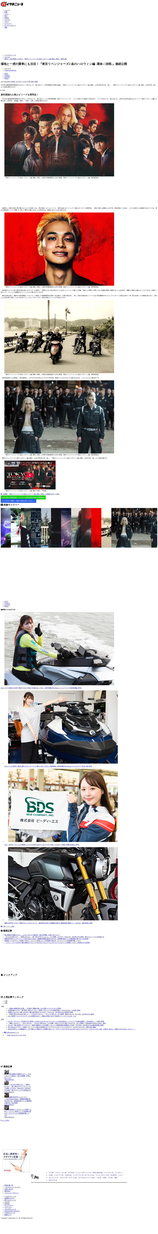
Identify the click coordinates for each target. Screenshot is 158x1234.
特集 (5, 27)
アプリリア (63, 1177)
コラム (6, 14)
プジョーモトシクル (102, 1175)
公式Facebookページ (12, 1032)
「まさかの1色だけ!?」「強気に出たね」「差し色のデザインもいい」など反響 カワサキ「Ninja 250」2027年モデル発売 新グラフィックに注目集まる (54, 937)
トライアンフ (108, 1172)
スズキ (24, 81)
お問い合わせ (8, 1189)
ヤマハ (57, 1172)
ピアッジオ (72, 1177)
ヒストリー (8, 23)
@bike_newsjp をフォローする (16, 1035)
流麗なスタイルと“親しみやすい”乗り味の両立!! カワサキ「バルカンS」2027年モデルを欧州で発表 (40, 1012)
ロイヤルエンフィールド (86, 1177)
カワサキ (19, 81)
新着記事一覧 (8, 1185)
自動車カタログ (9, 1198)
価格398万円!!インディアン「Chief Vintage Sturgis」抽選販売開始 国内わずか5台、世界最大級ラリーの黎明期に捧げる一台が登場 (46, 939)
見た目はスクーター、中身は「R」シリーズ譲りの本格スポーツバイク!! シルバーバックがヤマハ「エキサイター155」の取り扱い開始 (52, 1027)
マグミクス (8, 1207)
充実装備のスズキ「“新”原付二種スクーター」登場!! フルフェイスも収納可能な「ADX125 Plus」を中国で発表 (44, 1010)
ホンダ (64, 1172)
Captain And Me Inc (10, 70)
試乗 (5, 12)
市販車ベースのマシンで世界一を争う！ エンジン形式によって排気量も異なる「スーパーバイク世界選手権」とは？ (42, 940)
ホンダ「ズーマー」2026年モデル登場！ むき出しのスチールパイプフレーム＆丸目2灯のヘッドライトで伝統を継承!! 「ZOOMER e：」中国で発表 (56, 1021)
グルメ (6, 21)
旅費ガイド (8, 1215)
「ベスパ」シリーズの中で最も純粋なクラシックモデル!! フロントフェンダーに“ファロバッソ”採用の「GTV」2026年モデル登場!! (47, 942)
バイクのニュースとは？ (12, 1187)
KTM (50, 1175)
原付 (5, 16)
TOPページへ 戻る (8, 926)
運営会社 (7, 1191)
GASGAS (68, 1175)
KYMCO (113, 1175)
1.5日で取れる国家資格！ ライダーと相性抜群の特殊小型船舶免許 (23, 497)
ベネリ (98, 1177)
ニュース (7, 10)
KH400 (13, 81)
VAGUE (7, 1202)
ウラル (110, 1177)
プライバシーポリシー (11, 1193)
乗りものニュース (10, 1200)
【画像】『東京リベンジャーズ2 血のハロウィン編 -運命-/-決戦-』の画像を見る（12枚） (31, 494)
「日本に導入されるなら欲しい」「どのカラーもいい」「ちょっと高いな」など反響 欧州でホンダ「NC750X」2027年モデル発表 (51, 1014)
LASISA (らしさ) (9, 1213)
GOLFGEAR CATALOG (12, 1211)
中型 (28, 81)
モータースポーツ (10, 25)
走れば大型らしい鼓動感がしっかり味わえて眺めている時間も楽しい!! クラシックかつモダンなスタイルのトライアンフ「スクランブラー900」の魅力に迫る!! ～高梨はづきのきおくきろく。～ (71, 1029)
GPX (104, 1177)
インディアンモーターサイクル (83, 1175)
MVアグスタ (53, 1180)
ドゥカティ (118, 1172)
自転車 (6, 18)
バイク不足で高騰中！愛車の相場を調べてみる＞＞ (18, 501)
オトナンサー (8, 1205)
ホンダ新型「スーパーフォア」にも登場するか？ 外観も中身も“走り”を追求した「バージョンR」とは (42, 1016)
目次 (3, 90)
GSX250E (7, 81)
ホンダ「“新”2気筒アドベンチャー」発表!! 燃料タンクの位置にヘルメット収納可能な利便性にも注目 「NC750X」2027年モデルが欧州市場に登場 (55, 1025)
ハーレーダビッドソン (83, 1172)
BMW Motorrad (97, 1172)
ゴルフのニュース (10, 1209)
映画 (36, 81)
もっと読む (5, 1120)
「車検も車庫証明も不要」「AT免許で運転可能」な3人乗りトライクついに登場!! (34, 1008)
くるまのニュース (10, 1196)
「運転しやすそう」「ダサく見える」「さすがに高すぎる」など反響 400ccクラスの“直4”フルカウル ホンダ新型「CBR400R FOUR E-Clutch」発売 (57, 1023)
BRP (115, 1177)
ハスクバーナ (58, 1175)
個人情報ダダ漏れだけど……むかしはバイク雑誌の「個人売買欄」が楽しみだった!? (32, 935)
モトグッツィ (53, 1177)
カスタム (7, 19)
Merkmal (7, 1203)
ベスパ (120, 1175)
